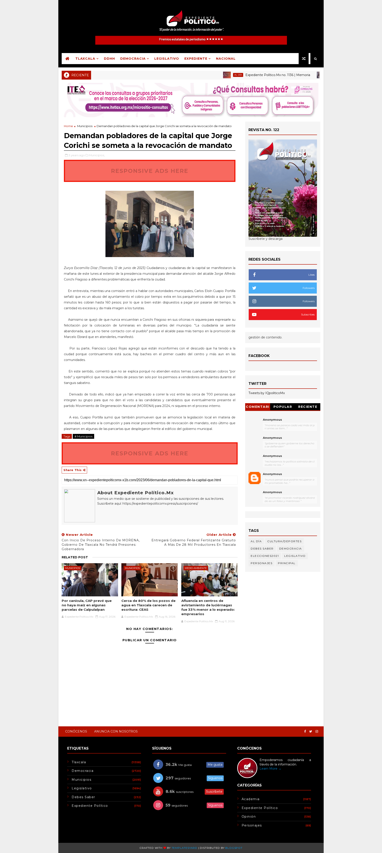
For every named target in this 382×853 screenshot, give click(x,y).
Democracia (133, 59)
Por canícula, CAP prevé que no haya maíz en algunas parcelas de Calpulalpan (87, 605)
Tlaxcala (85, 59)
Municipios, (97, 155)
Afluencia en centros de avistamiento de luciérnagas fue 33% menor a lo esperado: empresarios (208, 607)
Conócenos (76, 731)
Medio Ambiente (196, 568)
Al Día (220, 74)
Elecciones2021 (265, 555)
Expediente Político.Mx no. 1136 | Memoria (259, 75)
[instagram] (316, 731)
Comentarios (257, 407)
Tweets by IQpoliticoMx (266, 393)
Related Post (75, 557)
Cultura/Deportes (284, 541)
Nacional (226, 59)
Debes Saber (262, 548)
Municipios (84, 126)
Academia (251, 799)
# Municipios (83, 436)
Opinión (249, 817)
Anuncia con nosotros (116, 731)
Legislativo (166, 59)
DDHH (109, 59)
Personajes (261, 563)
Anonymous (272, 419)
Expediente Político (90, 806)
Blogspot (233, 847)
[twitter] (310, 731)
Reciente (307, 407)
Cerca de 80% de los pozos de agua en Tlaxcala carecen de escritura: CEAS (148, 605)
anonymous (272, 474)
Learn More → (270, 769)
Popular (282, 407)
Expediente (195, 59)
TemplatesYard (184, 847)
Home (68, 126)
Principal (316, 74)
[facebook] (305, 731)
